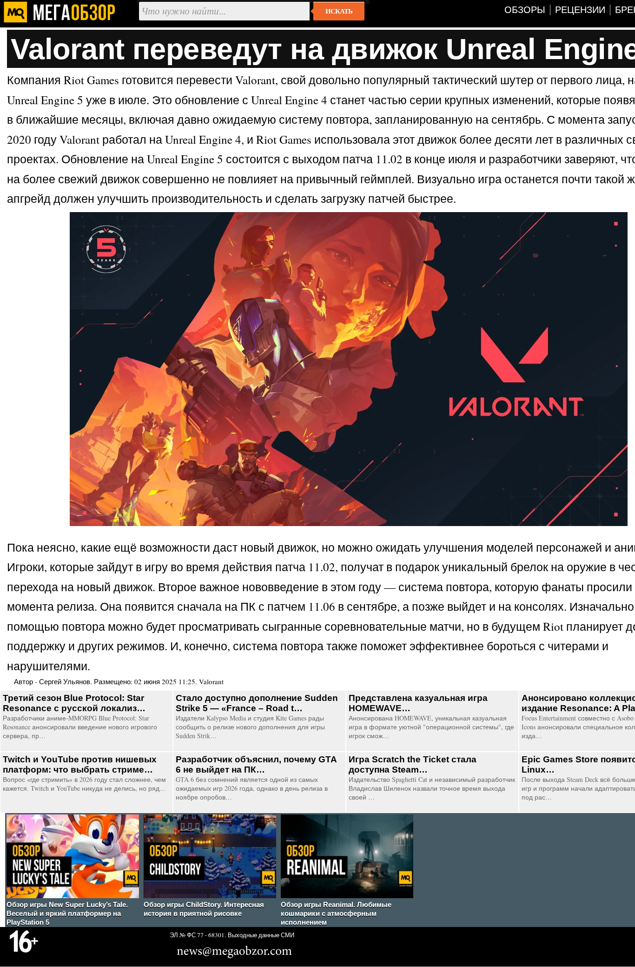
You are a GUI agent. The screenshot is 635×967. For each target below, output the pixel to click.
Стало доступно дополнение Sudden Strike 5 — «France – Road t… (257, 703)
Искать (338, 11)
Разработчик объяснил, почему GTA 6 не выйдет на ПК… (256, 764)
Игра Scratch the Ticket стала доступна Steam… (412, 764)
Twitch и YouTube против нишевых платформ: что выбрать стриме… (80, 764)
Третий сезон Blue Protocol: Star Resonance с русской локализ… (74, 703)
